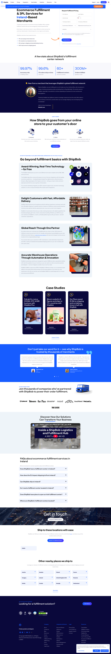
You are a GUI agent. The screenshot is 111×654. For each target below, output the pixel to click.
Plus (55, 2)
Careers (46, 636)
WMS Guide (83, 640)
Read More (28, 327)
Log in (98, 2)
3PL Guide (83, 642)
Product (12, 2)
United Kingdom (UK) (61, 577)
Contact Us (46, 629)
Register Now (98, 6)
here (71, 534)
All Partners (59, 629)
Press (45, 642)
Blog (45, 631)
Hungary (24, 577)
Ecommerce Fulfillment (86, 638)
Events (45, 635)
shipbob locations (4, 6)
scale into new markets (40, 235)
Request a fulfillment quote (55, 519)
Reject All (96, 650)
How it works (55, 146)
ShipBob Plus (84, 633)
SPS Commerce (60, 633)
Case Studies (34, 2)
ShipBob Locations (85, 629)
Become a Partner (60, 627)
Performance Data (85, 631)
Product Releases (85, 635)
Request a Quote (55, 337)
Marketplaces (59, 638)
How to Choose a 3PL (86, 636)
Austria (24, 572)
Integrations (25, 2)
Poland (58, 572)
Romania (75, 577)
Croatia (41, 583)
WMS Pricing (46, 640)
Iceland (41, 577)
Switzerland (76, 583)
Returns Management (61, 642)
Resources (49, 2)
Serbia (23, 583)
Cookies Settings (81, 650)
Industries (42, 2)
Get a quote (104, 2)
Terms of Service (72, 629)
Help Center (46, 646)
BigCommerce (60, 635)
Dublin (23, 548)
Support (94, 2)
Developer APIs (60, 644)
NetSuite (58, 636)
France (75, 572)
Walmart (58, 640)
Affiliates (58, 646)
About (45, 627)
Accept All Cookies (104, 650)
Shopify (58, 631)
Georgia (58, 583)
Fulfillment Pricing (48, 638)
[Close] (108, 645)
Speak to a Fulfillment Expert (55, 540)
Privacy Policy (77, 34)
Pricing (18, 2)
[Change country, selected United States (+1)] (78, 18)
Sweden (41, 572)
